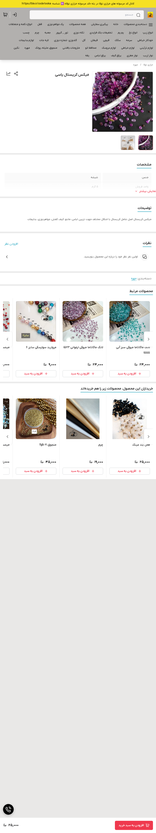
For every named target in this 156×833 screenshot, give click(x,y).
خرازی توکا (148, 64)
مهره (135, 64)
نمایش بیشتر (147, 191)
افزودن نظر (11, 244)
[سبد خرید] (5, 14)
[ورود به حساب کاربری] (15, 15)
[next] (7, 339)
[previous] (148, 339)
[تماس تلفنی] (8, 809)
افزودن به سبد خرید (131, 825)
